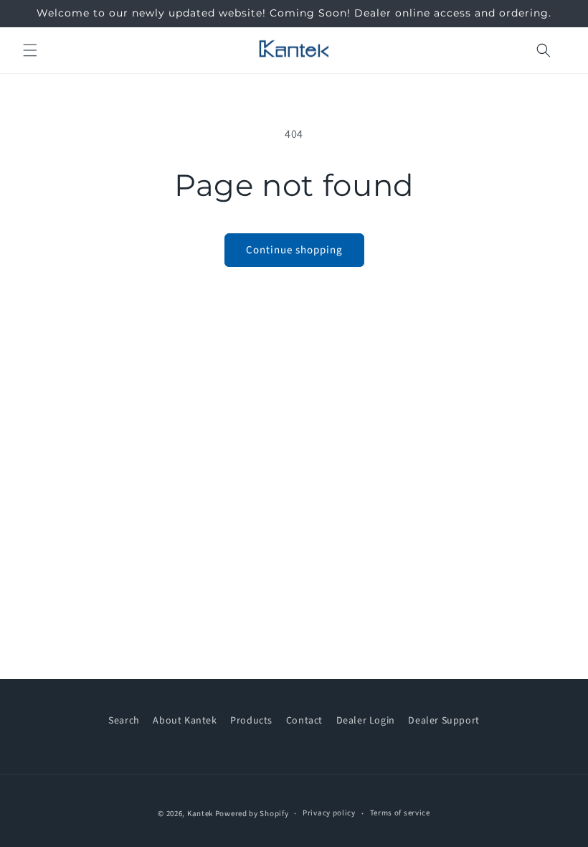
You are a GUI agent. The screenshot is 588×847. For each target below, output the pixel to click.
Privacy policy (329, 813)
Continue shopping (294, 250)
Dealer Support (443, 720)
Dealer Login (365, 720)
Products (251, 720)
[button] (30, 50)
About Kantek (185, 720)
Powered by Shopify (252, 813)
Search (124, 720)
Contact (304, 720)
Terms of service (400, 813)
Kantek (200, 813)
